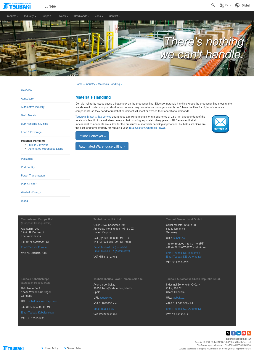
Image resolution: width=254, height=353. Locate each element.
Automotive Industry (32, 107)
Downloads (81, 16)
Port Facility (28, 167)
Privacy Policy (51, 348)
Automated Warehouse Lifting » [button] (102, 146)
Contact (114, 16)
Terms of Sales (74, 348)
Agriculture (27, 98)
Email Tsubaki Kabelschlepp (37, 312)
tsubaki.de (179, 238)
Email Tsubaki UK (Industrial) (111, 247)
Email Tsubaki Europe (34, 247)
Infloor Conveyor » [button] (92, 135)
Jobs (98, 16)
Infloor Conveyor (38, 144)
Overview (26, 90)
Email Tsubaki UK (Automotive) (112, 251)
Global (246, 5)
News (63, 16)
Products (11, 16)
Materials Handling (109, 84)
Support (47, 16)
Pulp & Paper (28, 184)
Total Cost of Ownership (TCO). (147, 128)
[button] (225, 5)
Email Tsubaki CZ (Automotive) (184, 309)
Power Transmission (33, 175)
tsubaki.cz (178, 297)
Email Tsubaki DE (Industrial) (183, 253)
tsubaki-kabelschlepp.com (43, 301)
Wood (24, 201)
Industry (29, 16)
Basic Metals (28, 115)
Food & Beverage (31, 132)
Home (79, 84)
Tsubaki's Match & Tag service (93, 116)
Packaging (27, 158)
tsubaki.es (106, 297)
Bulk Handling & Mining (34, 123)
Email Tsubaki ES (104, 309)
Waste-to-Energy (31, 192)
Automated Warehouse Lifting (45, 148)
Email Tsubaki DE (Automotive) (184, 256)
